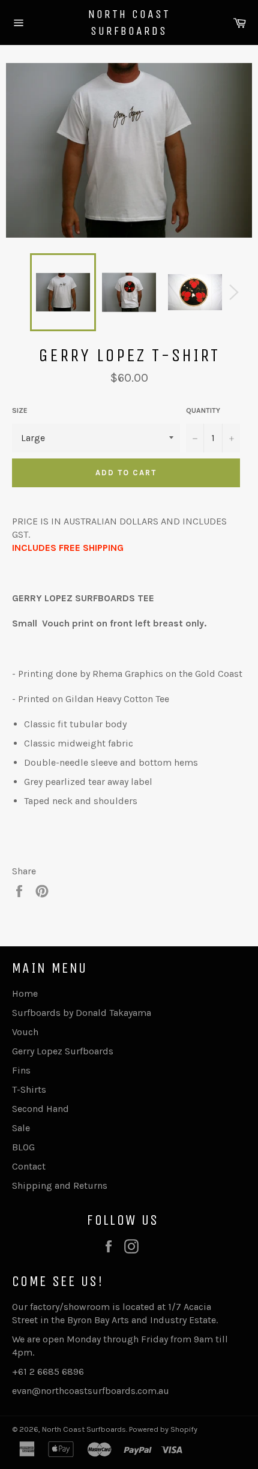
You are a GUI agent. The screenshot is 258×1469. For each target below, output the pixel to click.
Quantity (203, 410)
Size (20, 410)
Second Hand (40, 1108)
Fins (21, 1070)
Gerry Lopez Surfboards (62, 1051)
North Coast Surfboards (129, 22)
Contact (29, 1166)
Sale (21, 1128)
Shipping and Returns (59, 1185)
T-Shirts (29, 1089)
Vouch (25, 1032)
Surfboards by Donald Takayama (81, 1012)
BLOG (23, 1147)
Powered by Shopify (163, 1429)
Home (25, 993)
